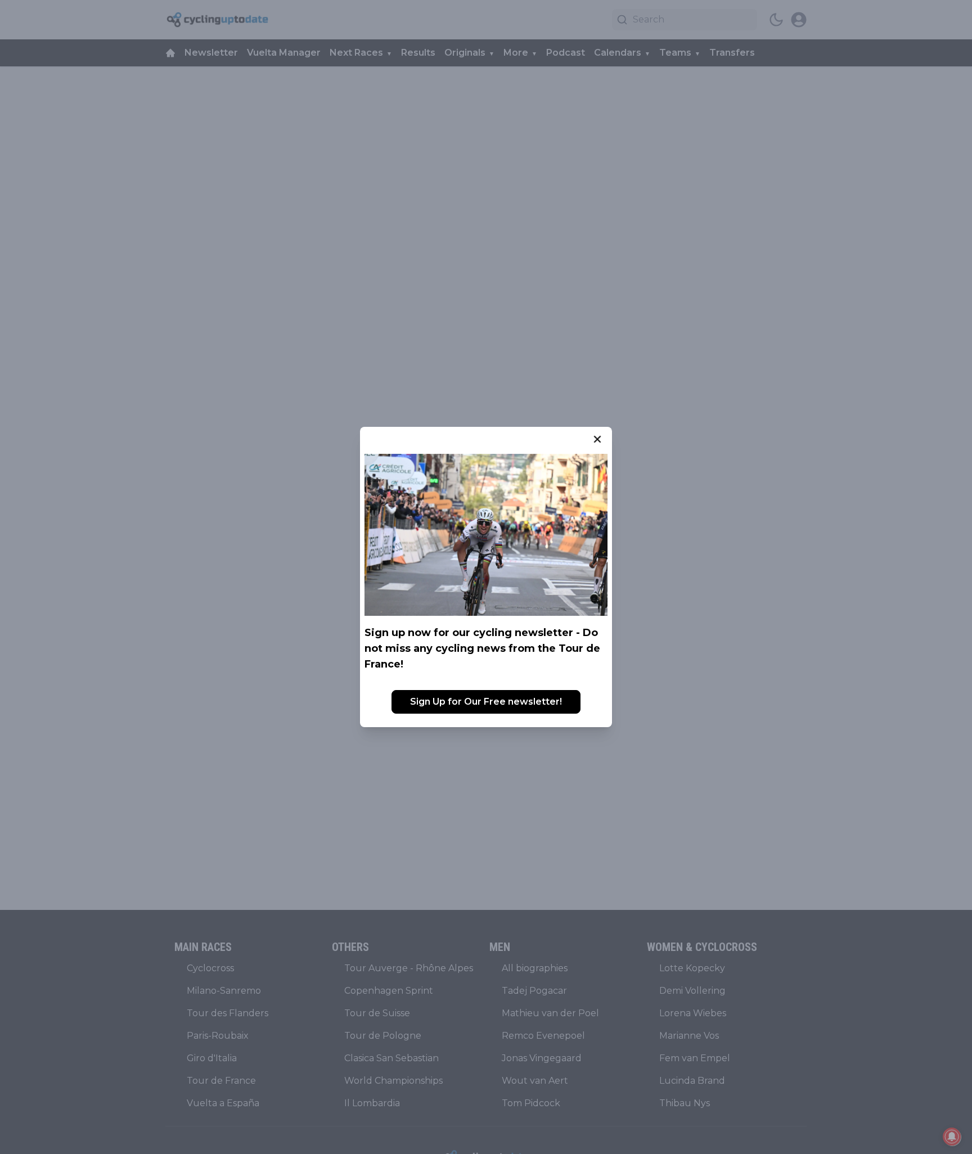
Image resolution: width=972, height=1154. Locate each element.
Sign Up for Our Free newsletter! (486, 701)
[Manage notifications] (952, 1137)
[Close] (597, 439)
